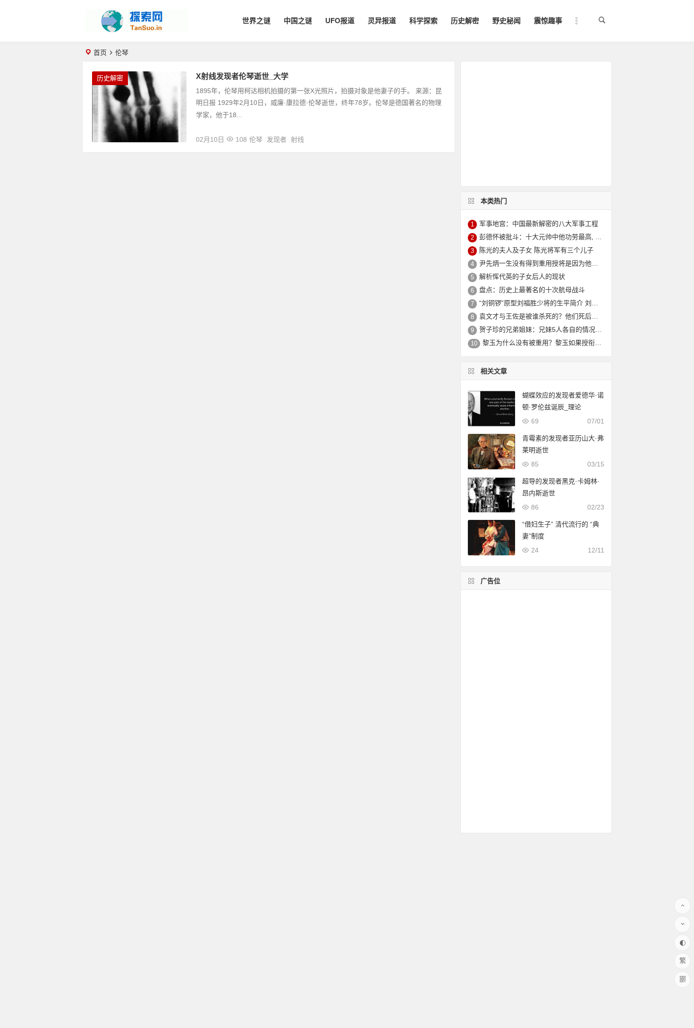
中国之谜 (298, 21)
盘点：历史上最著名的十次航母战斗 (532, 290)
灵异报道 (382, 21)
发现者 (277, 139)
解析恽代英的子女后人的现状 (522, 276)
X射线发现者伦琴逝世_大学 (242, 76)
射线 (297, 139)
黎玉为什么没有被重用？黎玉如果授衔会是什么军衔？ (561, 342)
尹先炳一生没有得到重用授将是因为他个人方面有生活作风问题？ (575, 263)
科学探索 (423, 21)
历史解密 (465, 21)
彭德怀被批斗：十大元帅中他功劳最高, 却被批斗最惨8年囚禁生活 (575, 237)
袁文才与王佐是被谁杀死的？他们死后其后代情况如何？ (561, 316)
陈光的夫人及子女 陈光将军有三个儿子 (536, 250)
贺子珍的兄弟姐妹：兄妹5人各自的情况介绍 (544, 329)
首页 (100, 52)
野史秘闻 (506, 21)
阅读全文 (436, 135)
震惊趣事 (548, 21)
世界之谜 (256, 21)
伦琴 (255, 139)
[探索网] (136, 28)
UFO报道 (340, 21)
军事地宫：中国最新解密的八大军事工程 (538, 223)
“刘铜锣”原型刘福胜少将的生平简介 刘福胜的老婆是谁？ (561, 303)
